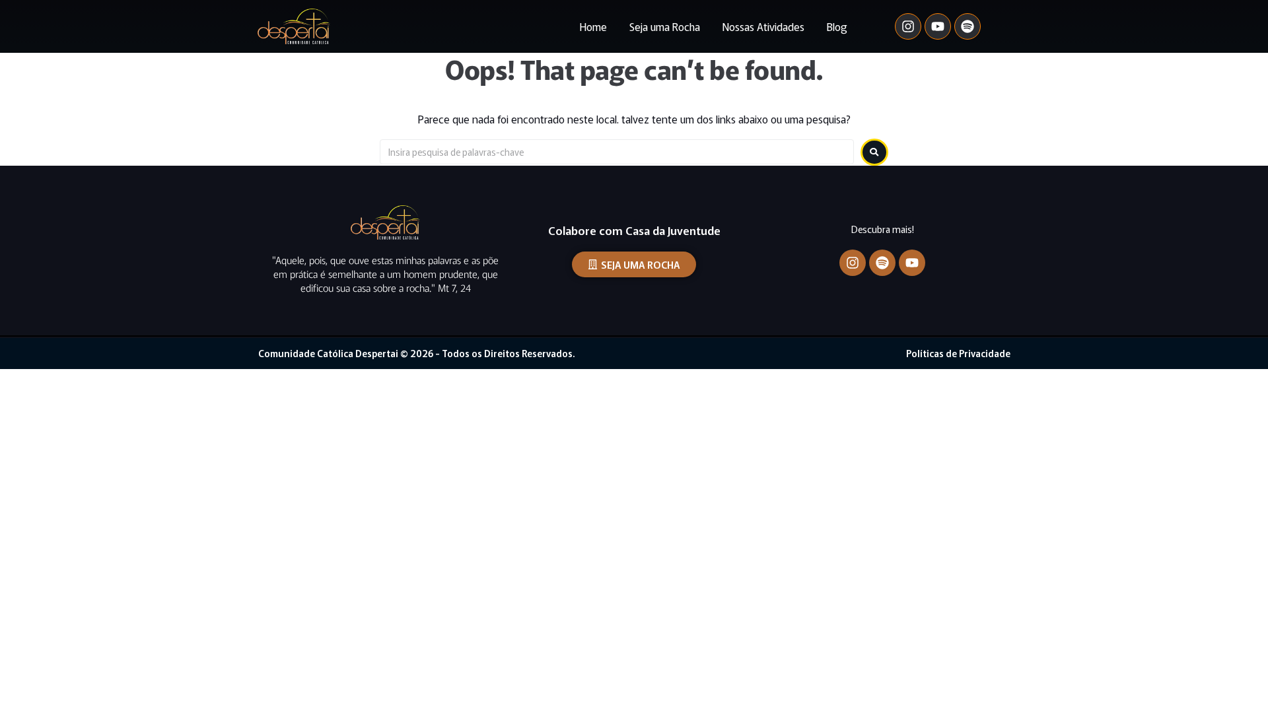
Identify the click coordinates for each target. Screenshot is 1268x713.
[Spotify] (967, 26)
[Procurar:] (617, 151)
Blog (837, 26)
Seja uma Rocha (664, 26)
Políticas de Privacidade (958, 353)
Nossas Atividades (763, 26)
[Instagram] (908, 26)
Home (593, 26)
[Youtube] (938, 26)
